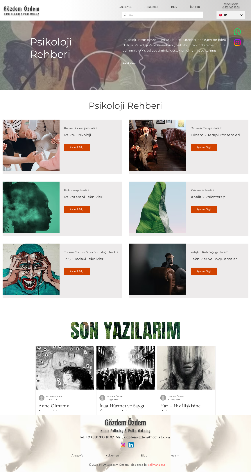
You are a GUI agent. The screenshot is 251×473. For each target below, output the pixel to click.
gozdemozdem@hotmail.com (147, 437)
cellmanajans (156, 464)
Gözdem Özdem (22, 8)
